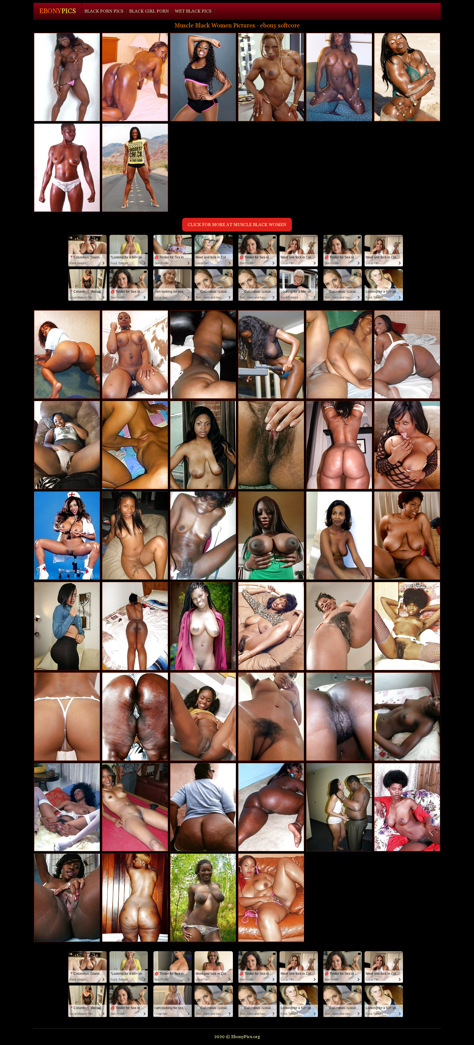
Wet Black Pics (193, 11)
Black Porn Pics (103, 11)
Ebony (57, 11)
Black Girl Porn (149, 11)
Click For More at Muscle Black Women (237, 224)
